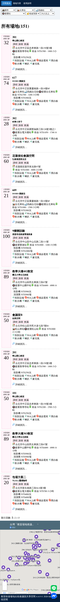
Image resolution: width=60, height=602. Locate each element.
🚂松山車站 (18, 328)
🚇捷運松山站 (31, 328)
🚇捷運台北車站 (47, 91)
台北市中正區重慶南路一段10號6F (32, 88)
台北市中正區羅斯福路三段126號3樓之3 (35, 129)
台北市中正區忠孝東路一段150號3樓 (33, 47)
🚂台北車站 (18, 91)
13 (19, 517)
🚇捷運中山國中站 (21, 285)
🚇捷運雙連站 (19, 244)
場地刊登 (17, 3)
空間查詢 (6, 3)
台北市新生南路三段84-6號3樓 (30, 487)
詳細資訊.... (21, 69)
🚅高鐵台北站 (31, 91)
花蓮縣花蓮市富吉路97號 (28, 166)
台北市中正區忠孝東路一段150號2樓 (33, 363)
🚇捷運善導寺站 (20, 51)
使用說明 (27, 3)
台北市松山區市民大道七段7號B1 (32, 325)
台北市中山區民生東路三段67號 (31, 282)
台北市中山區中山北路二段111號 (32, 241)
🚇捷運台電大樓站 (21, 132)
